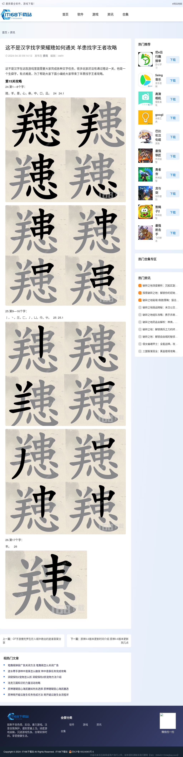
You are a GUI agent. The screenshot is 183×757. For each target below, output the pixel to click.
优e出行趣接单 (159, 56)
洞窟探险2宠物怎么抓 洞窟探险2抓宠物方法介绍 (34, 677)
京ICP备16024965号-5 (83, 751)
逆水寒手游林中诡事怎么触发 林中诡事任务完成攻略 (37, 671)
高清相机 (158, 96)
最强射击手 (158, 229)
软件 (80, 14)
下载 (173, 60)
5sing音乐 (159, 77)
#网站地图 (177, 3)
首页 (65, 14)
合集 (125, 14)
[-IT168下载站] (16, 15)
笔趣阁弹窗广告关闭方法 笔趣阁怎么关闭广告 (33, 665)
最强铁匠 (158, 153)
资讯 (110, 14)
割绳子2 (158, 209)
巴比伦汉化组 (158, 135)
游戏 (95, 14)
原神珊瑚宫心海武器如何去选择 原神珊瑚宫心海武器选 (38, 688)
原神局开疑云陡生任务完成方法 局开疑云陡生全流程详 (38, 694)
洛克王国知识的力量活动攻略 (24, 683)
